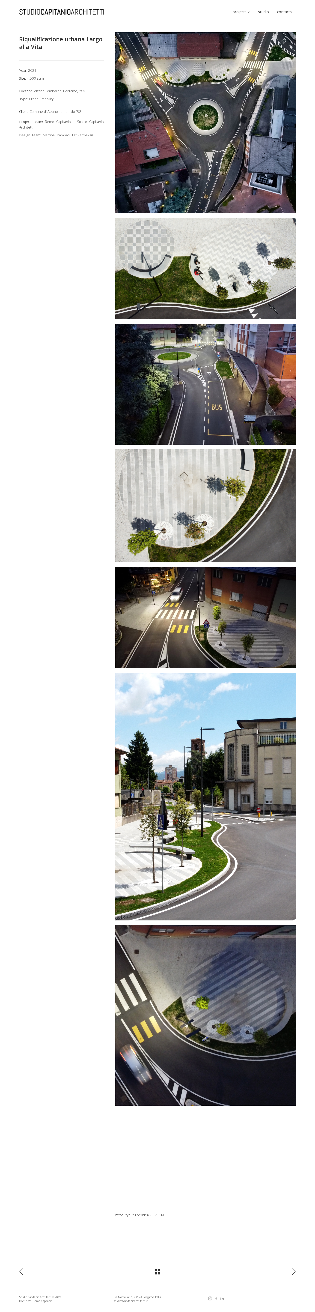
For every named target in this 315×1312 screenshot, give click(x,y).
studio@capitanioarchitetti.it (131, 1301)
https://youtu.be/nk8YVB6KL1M (139, 1215)
